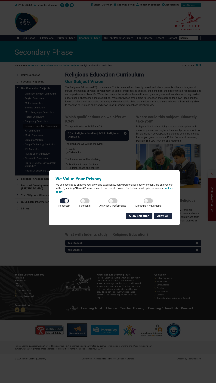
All (163, 216)
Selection (139, 216)
